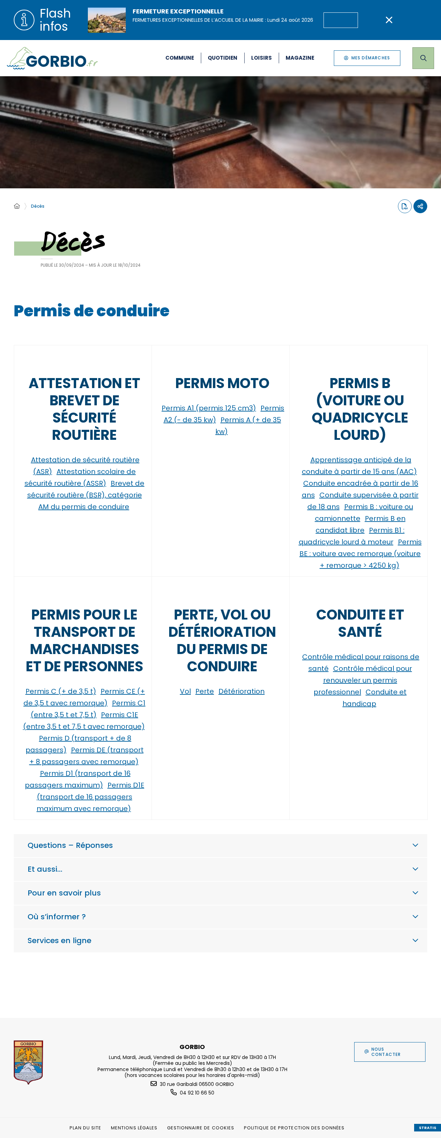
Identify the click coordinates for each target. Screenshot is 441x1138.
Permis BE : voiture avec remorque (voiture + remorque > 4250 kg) (360, 553)
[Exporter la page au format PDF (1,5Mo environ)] (405, 206)
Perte (204, 691)
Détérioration (241, 691)
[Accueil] (17, 206)
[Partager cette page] (420, 206)
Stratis (427, 1127)
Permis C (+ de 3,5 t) (60, 691)
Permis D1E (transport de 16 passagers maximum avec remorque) (90, 796)
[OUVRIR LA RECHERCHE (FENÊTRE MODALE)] (423, 58)
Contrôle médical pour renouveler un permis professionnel (363, 680)
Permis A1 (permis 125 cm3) (209, 408)
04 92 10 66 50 (197, 1092)
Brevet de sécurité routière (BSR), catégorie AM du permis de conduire (86, 495)
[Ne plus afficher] (389, 20)
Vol (185, 691)
